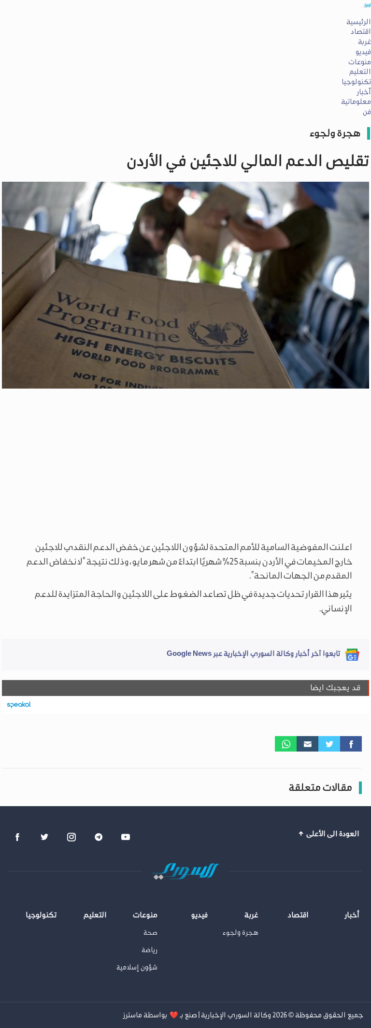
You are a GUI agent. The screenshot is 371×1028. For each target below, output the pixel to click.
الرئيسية (358, 21)
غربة (364, 41)
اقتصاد (361, 31)
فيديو (363, 51)
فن (367, 111)
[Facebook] (351, 744)
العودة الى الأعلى (332, 833)
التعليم (360, 71)
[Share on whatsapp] (286, 744)
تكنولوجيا (356, 81)
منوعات (359, 62)
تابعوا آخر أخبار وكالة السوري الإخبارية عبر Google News (253, 653)
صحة (150, 932)
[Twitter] (329, 744)
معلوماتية (356, 101)
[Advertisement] (185, 463)
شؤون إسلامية (136, 967)
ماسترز (132, 1015)
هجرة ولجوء (335, 133)
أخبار (364, 91)
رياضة (149, 950)
